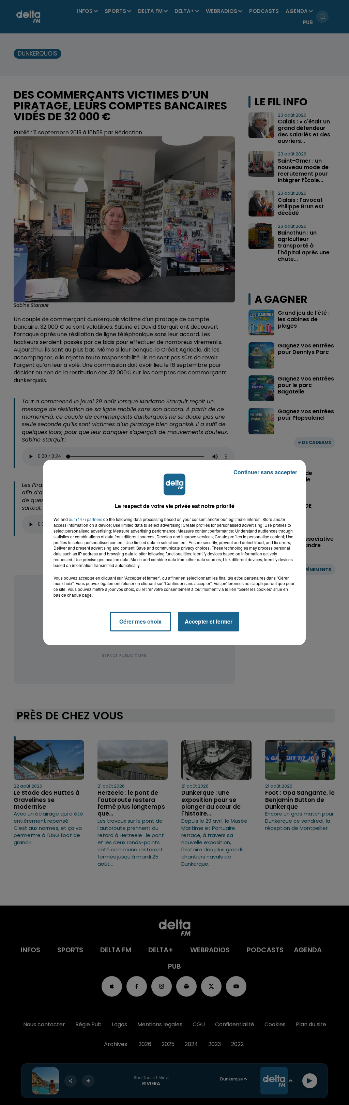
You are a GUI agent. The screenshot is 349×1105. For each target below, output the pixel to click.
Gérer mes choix (140, 621)
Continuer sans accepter (265, 472)
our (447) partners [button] (85, 519)
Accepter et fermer (208, 621)
